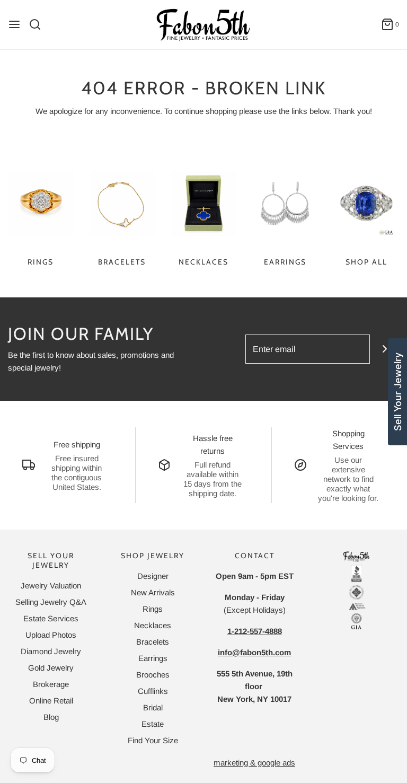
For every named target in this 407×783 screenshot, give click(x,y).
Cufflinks (153, 691)
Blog (51, 717)
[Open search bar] (39, 24)
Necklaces (203, 262)
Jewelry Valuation (51, 585)
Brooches (153, 674)
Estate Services (50, 618)
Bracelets (122, 262)
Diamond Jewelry (51, 651)
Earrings (285, 262)
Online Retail (51, 700)
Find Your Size (153, 740)
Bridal (153, 707)
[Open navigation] (14, 24)
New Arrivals (153, 592)
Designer (153, 575)
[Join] (384, 349)
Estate (152, 723)
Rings (41, 262)
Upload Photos (50, 634)
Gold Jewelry (51, 667)
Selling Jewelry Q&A (50, 601)
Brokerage (51, 684)
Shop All (366, 262)
